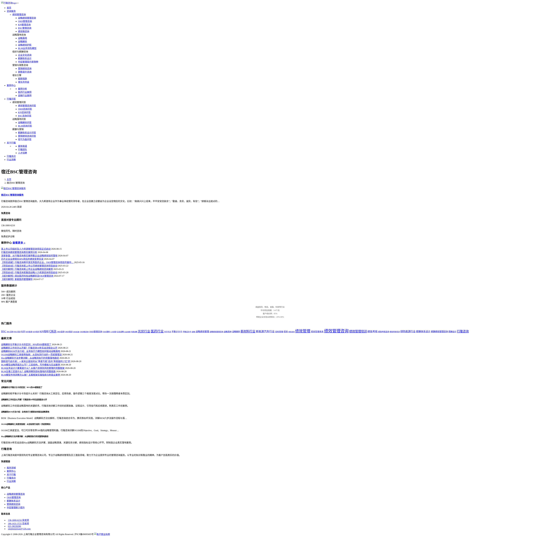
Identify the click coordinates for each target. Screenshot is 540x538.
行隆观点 (11, 156)
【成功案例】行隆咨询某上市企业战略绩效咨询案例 (27, 269)
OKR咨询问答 (25, 109)
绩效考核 (372, 331)
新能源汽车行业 (265, 331)
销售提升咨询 (25, 72)
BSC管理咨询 (24, 28)
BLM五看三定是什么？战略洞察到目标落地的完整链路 (28, 371)
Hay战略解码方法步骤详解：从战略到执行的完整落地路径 (30, 358)
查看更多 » (19, 242)
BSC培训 (17, 332)
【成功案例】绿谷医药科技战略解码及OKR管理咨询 (27, 276)
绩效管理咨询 (19, 14)
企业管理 (127, 332)
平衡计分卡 (177, 332)
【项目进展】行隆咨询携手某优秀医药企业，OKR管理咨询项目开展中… (37, 262)
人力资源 (113, 332)
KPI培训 (36, 332)
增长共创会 (23, 82)
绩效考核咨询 (383, 332)
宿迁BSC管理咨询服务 (12, 195)
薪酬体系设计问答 (27, 132)
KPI (23, 331)
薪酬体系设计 (25, 58)
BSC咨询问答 (24, 116)
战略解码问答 (25, 122)
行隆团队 (22, 149)
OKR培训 (68, 332)
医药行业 (157, 331)
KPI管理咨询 (24, 24)
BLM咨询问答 (25, 126)
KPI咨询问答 (24, 112)
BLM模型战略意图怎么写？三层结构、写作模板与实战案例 (30, 365)
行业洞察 (11, 159)
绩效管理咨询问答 (27, 105)
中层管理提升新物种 (28, 62)
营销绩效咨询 (25, 68)
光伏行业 (144, 331)
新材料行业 (248, 331)
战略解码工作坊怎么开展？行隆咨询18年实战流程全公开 (29, 348)
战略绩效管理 (202, 331)
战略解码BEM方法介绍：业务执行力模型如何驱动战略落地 (30, 351)
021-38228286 (14, 526)
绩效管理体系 (317, 332)
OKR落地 (106, 332)
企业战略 (120, 332)
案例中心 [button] (11, 85)
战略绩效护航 (25, 45)
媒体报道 (22, 146)
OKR (52, 331)
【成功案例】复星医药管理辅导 (17, 279)
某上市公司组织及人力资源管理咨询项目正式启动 (26, 249)
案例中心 (11, 471)
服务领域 (11, 468)
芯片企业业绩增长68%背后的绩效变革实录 (22, 259)
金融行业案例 (25, 95)
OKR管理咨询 (25, 21)
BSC (3, 331)
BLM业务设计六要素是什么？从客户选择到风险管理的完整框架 (33, 368)
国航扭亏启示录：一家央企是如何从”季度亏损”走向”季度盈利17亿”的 (35, 361)
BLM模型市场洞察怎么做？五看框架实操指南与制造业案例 (30, 375)
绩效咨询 (291, 332)
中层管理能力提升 (16, 507)
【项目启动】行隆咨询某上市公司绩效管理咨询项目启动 (29, 266)
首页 (9, 8)
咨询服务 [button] (11, 11)
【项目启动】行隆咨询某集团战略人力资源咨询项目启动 (29, 272)
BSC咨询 (10, 332)
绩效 (286, 332)
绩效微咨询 (23, 31)
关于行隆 (11, 474)
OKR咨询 (60, 332)
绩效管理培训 (358, 331)
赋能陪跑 (22, 78)
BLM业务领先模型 (27, 48)
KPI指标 (44, 331)
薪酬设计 (452, 332)
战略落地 (22, 38)
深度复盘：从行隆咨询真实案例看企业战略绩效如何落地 (29, 255)
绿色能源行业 (408, 331)
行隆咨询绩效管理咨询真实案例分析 (19, 252)
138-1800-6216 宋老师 (18, 520)
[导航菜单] (17, 3)
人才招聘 (22, 153)
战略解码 (22, 41)
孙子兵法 (167, 332)
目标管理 (279, 332)
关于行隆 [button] (11, 143)
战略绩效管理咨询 (27, 18)
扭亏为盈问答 (25, 139)
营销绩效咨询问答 (27, 136)
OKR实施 (76, 332)
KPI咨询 (29, 332)
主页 (9, 179)
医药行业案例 (25, 92)
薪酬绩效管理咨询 (439, 331)
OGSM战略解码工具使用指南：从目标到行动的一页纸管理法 (31, 354)
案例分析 (22, 89)
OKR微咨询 (84, 332)
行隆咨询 (463, 331)
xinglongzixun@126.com (19, 529)
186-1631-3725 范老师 (18, 523)
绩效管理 (302, 331)
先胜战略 (134, 332)
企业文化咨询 (25, 55)
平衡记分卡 (187, 332)
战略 (193, 332)
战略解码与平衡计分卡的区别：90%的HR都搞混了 (26, 344)
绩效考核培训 (395, 332)
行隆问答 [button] (11, 99)
